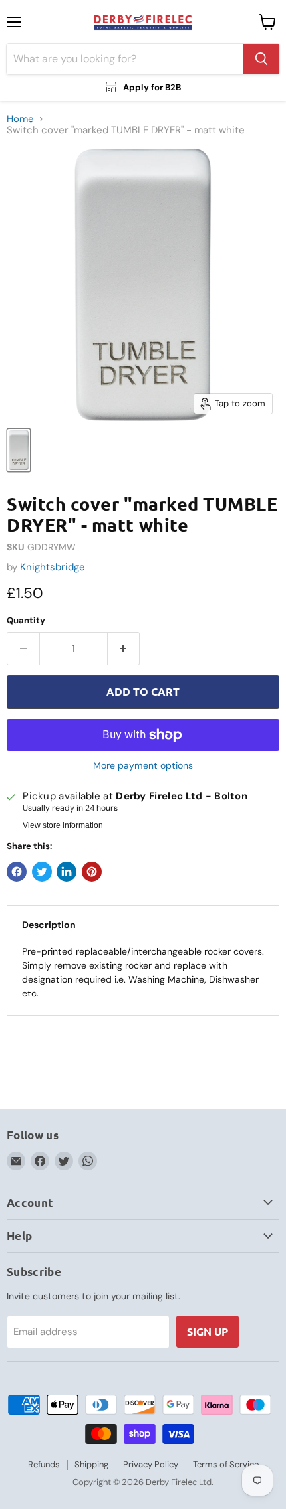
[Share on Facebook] (17, 872)
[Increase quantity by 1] (124, 648)
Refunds (44, 1464)
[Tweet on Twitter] (42, 872)
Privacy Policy (150, 1464)
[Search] (261, 59)
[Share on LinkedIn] (66, 872)
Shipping (91, 1464)
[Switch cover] (18, 450)
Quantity (26, 620)
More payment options (143, 765)
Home (20, 119)
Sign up (207, 1331)
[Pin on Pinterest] (92, 872)
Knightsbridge (52, 567)
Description (49, 925)
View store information (63, 825)
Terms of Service (226, 1464)
